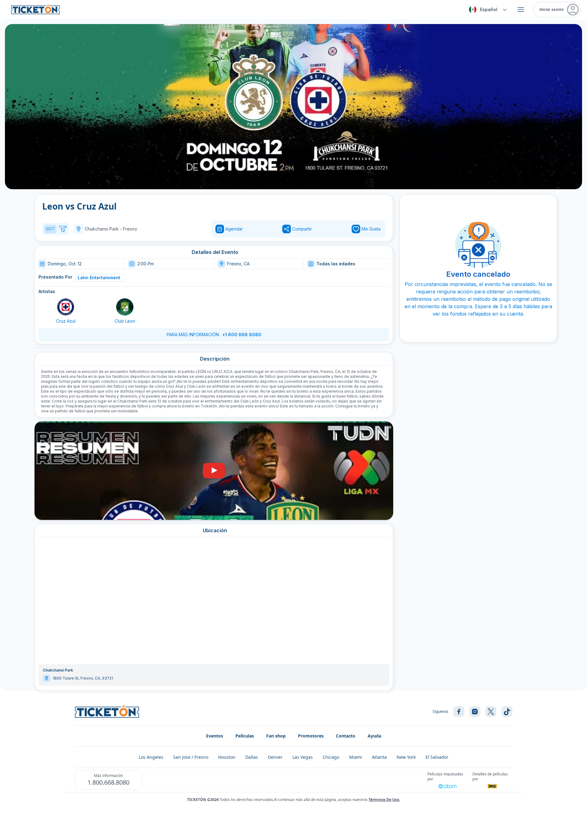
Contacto (345, 736)
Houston (226, 757)
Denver (275, 757)
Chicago (331, 757)
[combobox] (486, 9)
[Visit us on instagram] (474, 711)
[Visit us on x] (490, 711)
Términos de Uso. (384, 799)
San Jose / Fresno (190, 757)
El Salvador (437, 757)
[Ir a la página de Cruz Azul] (65, 307)
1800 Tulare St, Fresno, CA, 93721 (83, 678)
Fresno (130, 228)
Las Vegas (302, 757)
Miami (355, 757)
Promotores (311, 736)
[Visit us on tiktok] (506, 711)
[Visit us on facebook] (458, 711)
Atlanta (379, 757)
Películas (244, 736)
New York (406, 757)
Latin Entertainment (99, 277)
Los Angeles (151, 757)
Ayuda (374, 736)
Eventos (214, 736)
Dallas (251, 757)
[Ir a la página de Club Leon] (124, 307)
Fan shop (276, 736)
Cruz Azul (65, 321)
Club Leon (125, 321)
